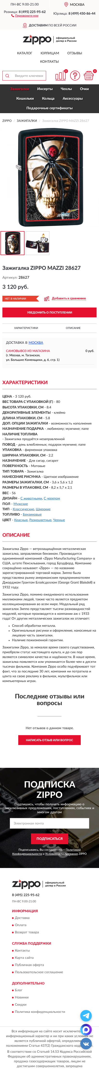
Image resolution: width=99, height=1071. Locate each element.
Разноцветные (40, 520)
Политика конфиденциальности (40, 1012)
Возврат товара (27, 932)
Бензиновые (32, 514)
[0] (88, 75)
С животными (31, 498)
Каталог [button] (24, 53)
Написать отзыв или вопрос (49, 740)
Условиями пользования (61, 853)
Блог (18, 990)
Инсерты (45, 89)
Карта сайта (24, 958)
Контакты (49, 61)
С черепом (52, 498)
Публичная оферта (29, 965)
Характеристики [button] (26, 328)
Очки (84, 89)
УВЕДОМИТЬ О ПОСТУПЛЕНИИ (49, 312)
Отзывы (74, 53)
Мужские (20, 504)
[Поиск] (7, 75)
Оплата (20, 925)
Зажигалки (19, 89)
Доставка (22, 918)
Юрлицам (50, 53)
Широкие (43, 509)
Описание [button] (73, 328)
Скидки (20, 1005)
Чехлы (66, 89)
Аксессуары (73, 98)
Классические (23, 509)
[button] (24, 15)
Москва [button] (36, 343)
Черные (59, 520)
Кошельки (25, 98)
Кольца (48, 98)
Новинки (22, 997)
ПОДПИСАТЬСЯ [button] (50, 839)
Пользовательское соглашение (39, 972)
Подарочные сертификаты (49, 108)
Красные (21, 520)
